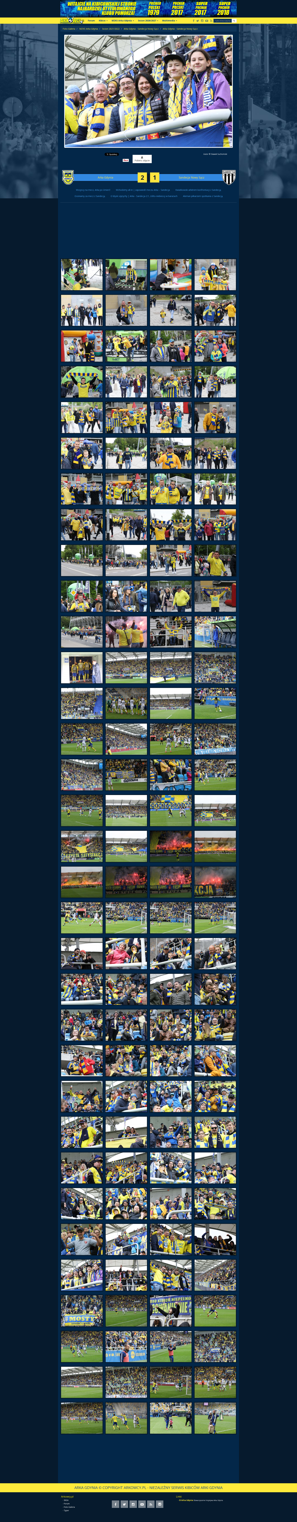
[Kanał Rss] (211, 21)
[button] (234, 21)
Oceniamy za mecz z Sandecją (90, 196)
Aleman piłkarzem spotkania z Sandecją (203, 196)
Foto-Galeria (69, 28)
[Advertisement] (148, 232)
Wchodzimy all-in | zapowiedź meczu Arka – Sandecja (143, 189)
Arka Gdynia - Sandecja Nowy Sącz (141, 28)
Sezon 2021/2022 (111, 28)
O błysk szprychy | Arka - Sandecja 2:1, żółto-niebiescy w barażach (144, 196)
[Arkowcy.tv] (206, 21)
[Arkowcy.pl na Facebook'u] (193, 21)
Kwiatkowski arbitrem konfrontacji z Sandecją (198, 189)
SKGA (66, 1500)
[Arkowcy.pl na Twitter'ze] (197, 21)
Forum (91, 20)
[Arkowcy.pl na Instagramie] (202, 21)
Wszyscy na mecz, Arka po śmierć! (93, 189)
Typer (66, 1510)
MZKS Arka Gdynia (88, 28)
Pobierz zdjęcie (142, 160)
